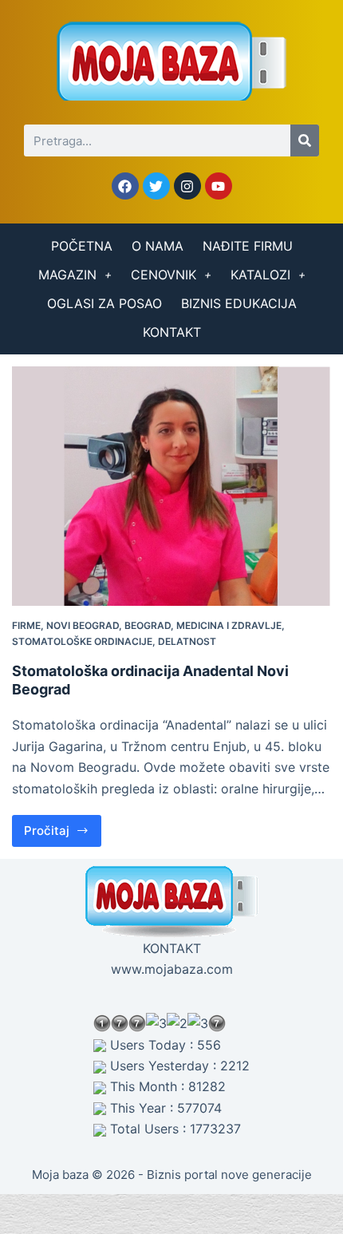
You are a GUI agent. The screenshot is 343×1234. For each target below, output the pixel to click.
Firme (26, 625)
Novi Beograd (82, 625)
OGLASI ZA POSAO (104, 303)
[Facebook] (125, 186)
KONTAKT (172, 332)
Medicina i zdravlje (229, 625)
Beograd (147, 625)
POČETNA (81, 246)
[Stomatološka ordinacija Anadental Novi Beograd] (171, 486)
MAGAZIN (67, 275)
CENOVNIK (163, 275)
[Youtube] (218, 186)
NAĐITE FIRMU (248, 246)
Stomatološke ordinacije (82, 641)
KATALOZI (260, 275)
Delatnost (187, 641)
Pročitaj (62, 826)
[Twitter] (156, 186)
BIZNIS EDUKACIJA (239, 303)
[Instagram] (187, 186)
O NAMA (157, 246)
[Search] (304, 140)
